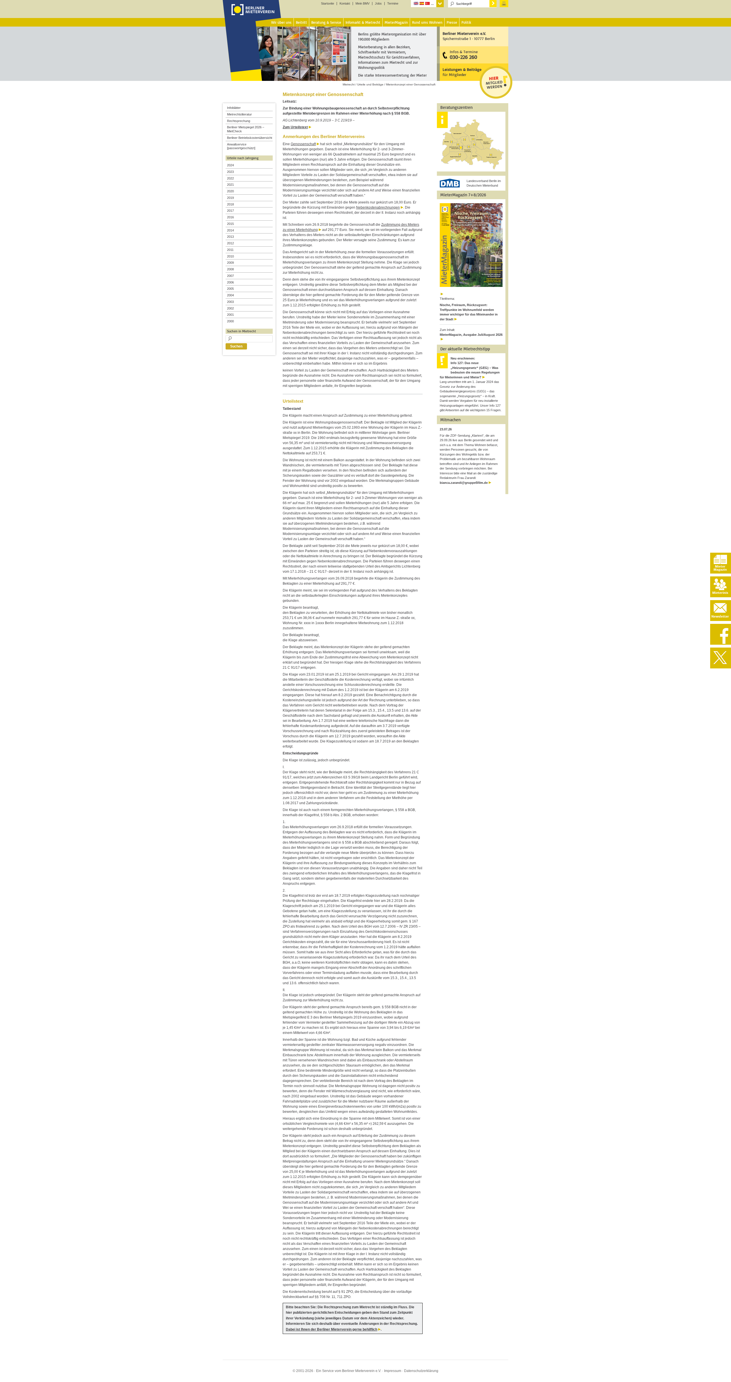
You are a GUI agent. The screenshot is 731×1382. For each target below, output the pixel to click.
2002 (230, 308)
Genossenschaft (303, 144)
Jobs (378, 3)
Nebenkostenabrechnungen (378, 207)
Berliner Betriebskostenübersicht (249, 137)
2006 (230, 282)
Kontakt (345, 3)
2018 (230, 204)
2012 (230, 243)
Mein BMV (362, 3)
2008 (230, 269)
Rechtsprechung (238, 121)
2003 (230, 301)
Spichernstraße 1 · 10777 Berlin (469, 36)
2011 (230, 249)
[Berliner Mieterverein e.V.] (252, 15)
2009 (230, 262)
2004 (230, 295)
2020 (230, 191)
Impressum (392, 1371)
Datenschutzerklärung (421, 1371)
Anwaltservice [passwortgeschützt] (241, 146)
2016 (230, 217)
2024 (230, 165)
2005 (230, 288)
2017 (230, 210)
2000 (230, 321)
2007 (230, 275)
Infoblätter (234, 107)
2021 (230, 184)
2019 (230, 197)
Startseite (327, 3)
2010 (230, 256)
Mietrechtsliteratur (239, 114)
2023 (230, 171)
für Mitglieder (462, 72)
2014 (230, 230)
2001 (230, 314)
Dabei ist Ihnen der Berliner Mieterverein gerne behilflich (331, 1329)
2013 (230, 236)
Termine (392, 3)
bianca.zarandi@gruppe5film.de (464, 482)
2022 (230, 178)
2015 (230, 223)
